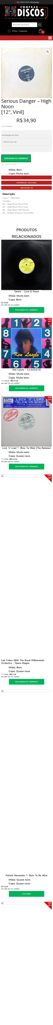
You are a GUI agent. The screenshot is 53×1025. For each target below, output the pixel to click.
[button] (47, 52)
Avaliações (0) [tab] (26, 188)
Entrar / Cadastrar (19, 31)
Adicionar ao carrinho (16, 158)
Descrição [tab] (27, 177)
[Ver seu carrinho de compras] (40, 31)
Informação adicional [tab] (26, 183)
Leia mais (26, 893)
